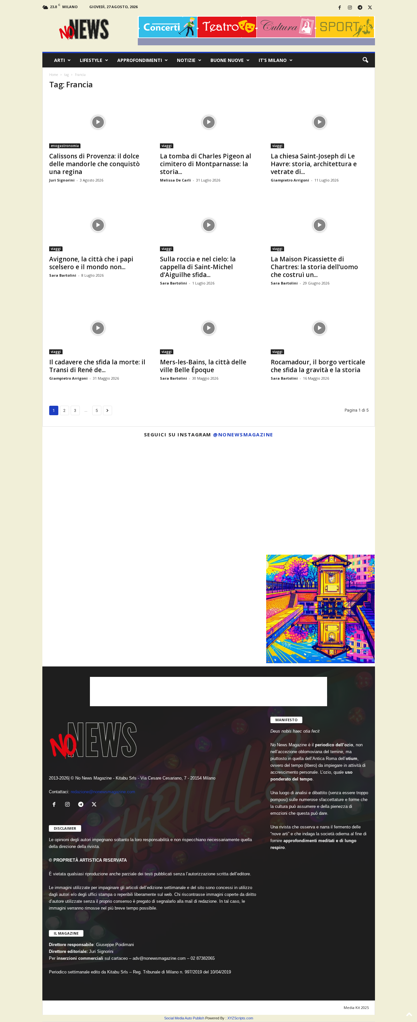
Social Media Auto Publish (184, 1018)
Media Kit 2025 (356, 1007)
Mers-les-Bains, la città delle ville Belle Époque (203, 366)
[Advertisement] (208, 691)
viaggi (167, 145)
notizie (186, 60)
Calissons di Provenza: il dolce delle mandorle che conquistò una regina (94, 164)
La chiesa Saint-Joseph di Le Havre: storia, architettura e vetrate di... (314, 164)
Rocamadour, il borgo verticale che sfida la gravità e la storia (318, 366)
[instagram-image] (96, 497)
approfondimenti (139, 60)
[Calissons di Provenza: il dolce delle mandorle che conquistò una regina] (98, 122)
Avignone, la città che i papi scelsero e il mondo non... (91, 263)
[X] (370, 8)
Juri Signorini (62, 180)
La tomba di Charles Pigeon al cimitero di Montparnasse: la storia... (205, 164)
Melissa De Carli (175, 180)
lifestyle (91, 60)
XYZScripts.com (240, 1018)
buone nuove (227, 60)
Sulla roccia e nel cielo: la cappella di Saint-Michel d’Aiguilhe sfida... (198, 267)
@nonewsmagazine (243, 434)
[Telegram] (360, 8)
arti (59, 60)
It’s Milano (273, 60)
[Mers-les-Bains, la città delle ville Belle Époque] (209, 328)
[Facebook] (340, 8)
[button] (365, 60)
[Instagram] (350, 8)
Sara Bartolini (62, 275)
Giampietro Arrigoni (290, 180)
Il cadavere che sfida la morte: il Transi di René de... (97, 366)
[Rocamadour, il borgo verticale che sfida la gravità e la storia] (319, 328)
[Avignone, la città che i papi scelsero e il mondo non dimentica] (98, 225)
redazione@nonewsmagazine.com (103, 791)
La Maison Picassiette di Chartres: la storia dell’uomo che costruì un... (314, 267)
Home (53, 74)
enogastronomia (65, 145)
